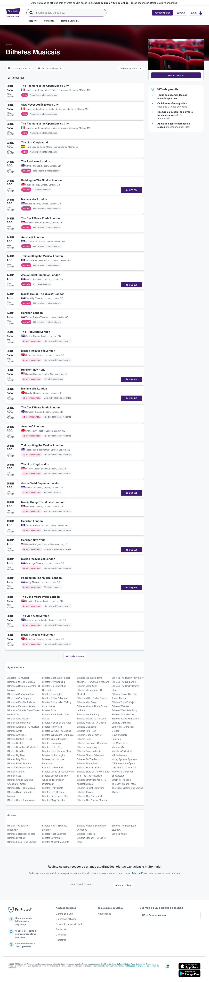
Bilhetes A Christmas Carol (21, 694)
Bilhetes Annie (14, 730)
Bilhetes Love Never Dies (55, 796)
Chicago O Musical (121, 722)
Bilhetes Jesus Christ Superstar (58, 771)
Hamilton (116, 738)
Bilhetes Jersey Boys (53, 767)
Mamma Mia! (118, 747)
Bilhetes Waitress (120, 706)
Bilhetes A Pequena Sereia (21, 706)
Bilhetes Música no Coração (91, 718)
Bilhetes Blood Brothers (19, 763)
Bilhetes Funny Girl (52, 726)
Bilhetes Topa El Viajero (124, 702)
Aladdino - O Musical (18, 677)
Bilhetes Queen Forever (89, 734)
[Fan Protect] (20, 909)
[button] (176, 75)
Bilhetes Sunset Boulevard (90, 787)
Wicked (115, 792)
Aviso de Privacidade (142, 873)
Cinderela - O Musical (123, 726)
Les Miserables (119, 743)
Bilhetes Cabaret (15, 771)
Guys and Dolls (119, 734)
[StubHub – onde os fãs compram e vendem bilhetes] (13, 12)
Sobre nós (61, 929)
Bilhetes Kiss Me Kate (53, 792)
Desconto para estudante (69, 924)
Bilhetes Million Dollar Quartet (92, 698)
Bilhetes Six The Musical (89, 759)
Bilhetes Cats (14, 775)
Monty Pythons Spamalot (124, 759)
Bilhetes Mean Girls (87, 685)
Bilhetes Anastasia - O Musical (23, 726)
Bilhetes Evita (49, 710)
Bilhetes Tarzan (85, 792)
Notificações (104, 913)
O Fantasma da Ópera (123, 763)
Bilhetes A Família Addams (21, 702)
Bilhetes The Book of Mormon (92, 800)
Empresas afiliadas (66, 919)
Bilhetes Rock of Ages (88, 747)
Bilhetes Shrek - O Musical (90, 755)
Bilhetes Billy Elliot (16, 759)
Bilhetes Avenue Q (16, 734)
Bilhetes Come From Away (21, 800)
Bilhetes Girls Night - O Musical (58, 734)
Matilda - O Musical (122, 751)
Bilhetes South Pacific (88, 763)
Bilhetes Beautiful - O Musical (22, 747)
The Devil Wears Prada (124, 783)
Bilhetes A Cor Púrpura (19, 698)
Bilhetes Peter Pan (86, 730)
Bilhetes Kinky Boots (52, 787)
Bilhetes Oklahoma (86, 726)
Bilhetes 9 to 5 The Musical (21, 681)
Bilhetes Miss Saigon (87, 702)
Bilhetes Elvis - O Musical (55, 698)
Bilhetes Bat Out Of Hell (19, 738)
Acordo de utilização (102, 964)
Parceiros (61, 939)
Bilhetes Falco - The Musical (22, 841)
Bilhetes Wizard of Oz (123, 714)
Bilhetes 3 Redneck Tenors (21, 833)
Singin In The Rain (121, 779)
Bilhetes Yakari (119, 833)
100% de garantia (167, 89)
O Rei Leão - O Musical (124, 767)
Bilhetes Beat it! (15, 743)
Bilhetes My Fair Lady (88, 714)
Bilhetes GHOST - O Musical (57, 730)
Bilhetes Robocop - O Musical (92, 743)
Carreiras (61, 934)
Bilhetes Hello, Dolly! (52, 747)
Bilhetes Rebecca (86, 833)
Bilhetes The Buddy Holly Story (128, 677)
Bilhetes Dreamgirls (52, 694)
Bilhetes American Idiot (19, 722)
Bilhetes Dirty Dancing (53, 681)
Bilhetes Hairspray (51, 743)
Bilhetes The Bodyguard (89, 796)
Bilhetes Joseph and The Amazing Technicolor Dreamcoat (55, 779)
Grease (115, 730)
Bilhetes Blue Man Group (20, 767)
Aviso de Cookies (138, 964)
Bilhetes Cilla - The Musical (21, 787)
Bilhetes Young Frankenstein (126, 718)
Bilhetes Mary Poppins (53, 800)
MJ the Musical (119, 755)
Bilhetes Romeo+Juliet (88, 751)
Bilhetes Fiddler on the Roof (56, 722)
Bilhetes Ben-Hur (16, 751)
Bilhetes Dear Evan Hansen (56, 677)
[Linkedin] (167, 970)
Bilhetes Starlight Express (90, 767)
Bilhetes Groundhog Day (54, 738)
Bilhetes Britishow (16, 837)
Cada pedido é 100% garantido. (111, 2)
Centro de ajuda (64, 913)
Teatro (9, 44)
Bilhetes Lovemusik (52, 837)
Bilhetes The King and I (124, 681)
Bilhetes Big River (16, 755)
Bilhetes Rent (84, 738)
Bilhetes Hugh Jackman (54, 833)
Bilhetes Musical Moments (55, 841)
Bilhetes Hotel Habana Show (57, 751)
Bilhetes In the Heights (53, 755)
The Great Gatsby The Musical (128, 787)
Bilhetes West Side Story (124, 710)
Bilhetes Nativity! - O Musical (91, 722)
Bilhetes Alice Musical (18, 718)
